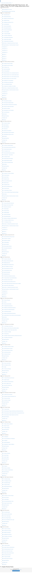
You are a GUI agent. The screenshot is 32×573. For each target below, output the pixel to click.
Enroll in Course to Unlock (16, 570)
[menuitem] (0, 1)
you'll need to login (19, 569)
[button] (0, 0)
